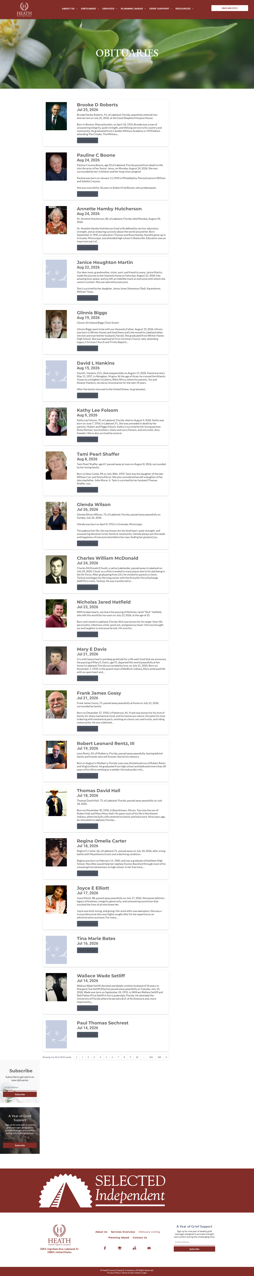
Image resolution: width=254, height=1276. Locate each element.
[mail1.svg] (149, 1248)
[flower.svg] (120, 1248)
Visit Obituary (87, 140)
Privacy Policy (113, 1272)
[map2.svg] (134, 1248)
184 (159, 1057)
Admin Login (141, 1272)
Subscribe (20, 1094)
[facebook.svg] (105, 1248)
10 (137, 1057)
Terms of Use (128, 1272)
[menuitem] (69, 8)
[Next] (166, 1057)
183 (151, 1057)
